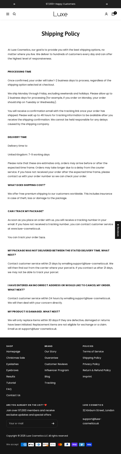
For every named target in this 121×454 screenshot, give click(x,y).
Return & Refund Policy (97, 370)
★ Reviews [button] (118, 230)
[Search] (14, 14)
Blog (47, 376)
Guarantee (51, 358)
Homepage (13, 351)
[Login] (106, 14)
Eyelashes (12, 364)
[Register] (53, 423)
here (42, 237)
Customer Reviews (56, 364)
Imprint (87, 376)
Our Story (50, 351)
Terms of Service (93, 351)
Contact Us (13, 395)
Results (10, 376)
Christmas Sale (15, 358)
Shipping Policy (92, 358)
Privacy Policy (91, 364)
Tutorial (11, 383)
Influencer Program (57, 370)
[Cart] (113, 14)
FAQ (9, 389)
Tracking (50, 383)
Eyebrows (12, 370)
